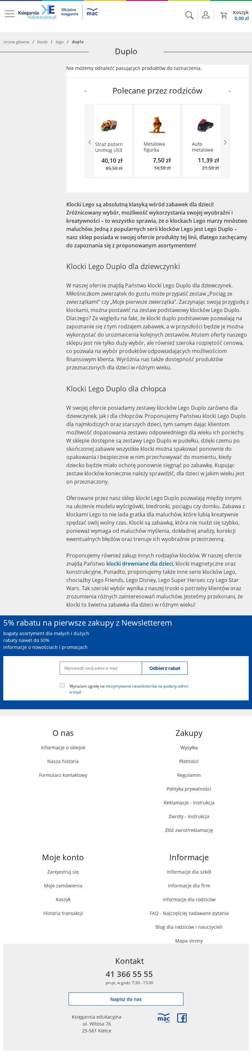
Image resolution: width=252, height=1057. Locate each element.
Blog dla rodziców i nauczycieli (189, 927)
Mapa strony (189, 941)
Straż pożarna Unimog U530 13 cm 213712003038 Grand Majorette (108, 147)
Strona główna (16, 41)
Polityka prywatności (189, 789)
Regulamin (189, 775)
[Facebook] (182, 1018)
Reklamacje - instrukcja (189, 802)
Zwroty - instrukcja (189, 816)
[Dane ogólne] (206, 14)
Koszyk (63, 899)
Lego (60, 41)
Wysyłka (189, 747)
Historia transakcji (63, 913)
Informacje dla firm (189, 885)
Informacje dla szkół (189, 872)
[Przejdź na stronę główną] (58, 16)
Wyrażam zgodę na (129, 688)
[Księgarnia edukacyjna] (164, 1018)
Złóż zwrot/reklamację (189, 830)
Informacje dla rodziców (189, 899)
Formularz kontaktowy (63, 775)
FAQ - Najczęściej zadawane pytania (189, 913)
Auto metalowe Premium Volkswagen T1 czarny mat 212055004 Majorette (205, 147)
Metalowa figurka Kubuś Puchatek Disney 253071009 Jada (155, 147)
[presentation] (89, 141)
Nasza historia (63, 761)
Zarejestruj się (63, 872)
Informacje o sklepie (63, 747)
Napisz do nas (126, 999)
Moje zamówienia (63, 885)
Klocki (42, 41)
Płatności (189, 761)
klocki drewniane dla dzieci (139, 563)
